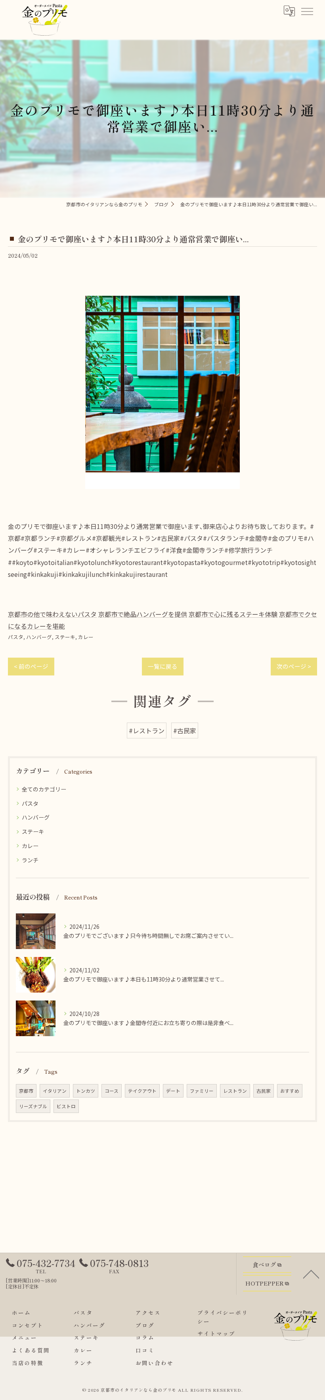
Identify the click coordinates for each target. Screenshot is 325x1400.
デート (173, 1091)
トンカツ (85, 1091)
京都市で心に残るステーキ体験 (233, 614)
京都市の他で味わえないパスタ (52, 614)
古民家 (263, 1091)
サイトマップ (216, 1333)
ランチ (30, 860)
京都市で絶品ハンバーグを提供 (142, 614)
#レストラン (146, 730)
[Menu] (307, 10)
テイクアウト (142, 1091)
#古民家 (184, 730)
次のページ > (294, 666)
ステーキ (65, 637)
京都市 (26, 1091)
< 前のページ (31, 666)
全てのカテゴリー (44, 789)
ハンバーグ (39, 637)
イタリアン (55, 1091)
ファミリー (202, 1091)
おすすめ (289, 1091)
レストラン (235, 1091)
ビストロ (66, 1106)
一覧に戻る (163, 666)
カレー (86, 637)
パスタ (15, 637)
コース (112, 1091)
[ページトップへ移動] (311, 1274)
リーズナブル (33, 1106)
